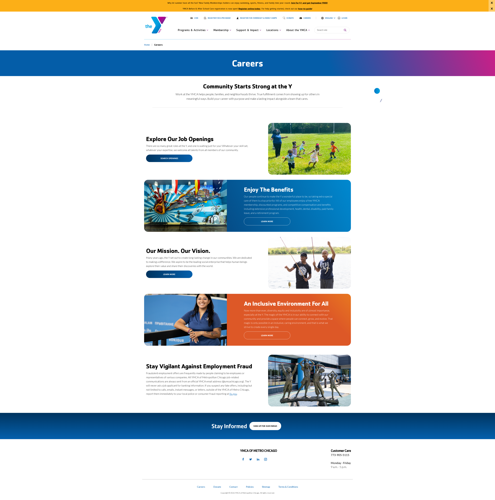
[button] (328, 18)
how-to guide (305, 8)
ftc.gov (233, 393)
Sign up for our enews (267, 427)
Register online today (249, 8)
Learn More (267, 221)
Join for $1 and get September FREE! (309, 2)
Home (147, 45)
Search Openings (169, 158)
